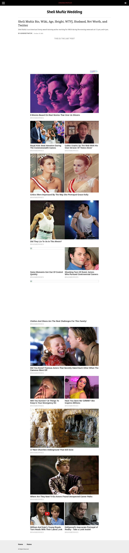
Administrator (26, 33)
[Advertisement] (64, 55)
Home (20, 544)
